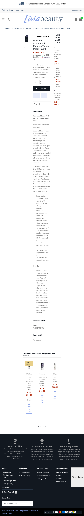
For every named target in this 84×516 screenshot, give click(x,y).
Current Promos (44, 476)
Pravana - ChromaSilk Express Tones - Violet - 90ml (43, 380)
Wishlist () (78, 10)
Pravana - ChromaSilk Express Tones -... (58, 96)
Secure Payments (9, 481)
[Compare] (30, 369)
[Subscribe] (30, 503)
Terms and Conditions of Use (8, 475)
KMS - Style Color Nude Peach (58, 72)
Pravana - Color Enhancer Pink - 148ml (57, 54)
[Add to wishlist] (36, 96)
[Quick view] (29, 372)
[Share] (34, 104)
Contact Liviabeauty (60, 477)
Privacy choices (77, 477)
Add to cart (43, 88)
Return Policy (25, 476)
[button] (42, 57)
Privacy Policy (8, 484)
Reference (37, 325)
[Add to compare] (44, 96)
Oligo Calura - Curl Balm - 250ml (55, 378)
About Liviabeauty (62, 473)
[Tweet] (37, 104)
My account (20, 10)
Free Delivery (25, 473)
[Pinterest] (39, 104)
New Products (43, 473)
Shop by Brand (43, 479)
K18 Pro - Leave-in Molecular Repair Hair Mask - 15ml (29, 382)
